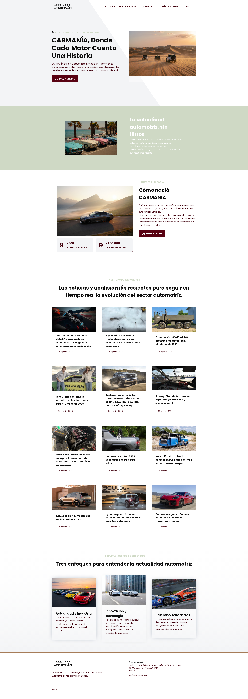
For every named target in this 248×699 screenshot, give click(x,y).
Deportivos (148, 6)
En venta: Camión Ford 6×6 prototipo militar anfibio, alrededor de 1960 (171, 341)
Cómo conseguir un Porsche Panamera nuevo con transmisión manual (172, 517)
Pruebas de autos (128, 6)
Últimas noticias (65, 78)
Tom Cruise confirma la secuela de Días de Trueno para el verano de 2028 (72, 400)
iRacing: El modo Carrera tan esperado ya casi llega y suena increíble (173, 400)
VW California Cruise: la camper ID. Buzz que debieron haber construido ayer (173, 460)
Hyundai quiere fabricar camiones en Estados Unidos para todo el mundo (123, 517)
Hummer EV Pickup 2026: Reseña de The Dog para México (121, 460)
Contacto (188, 6)
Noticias (110, 6)
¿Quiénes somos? (169, 6)
